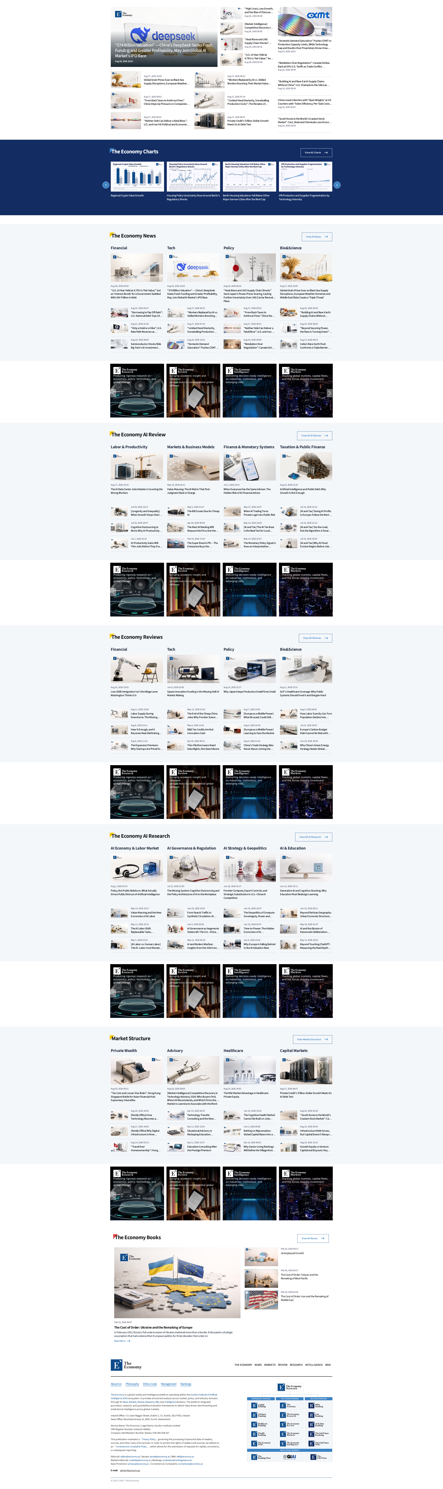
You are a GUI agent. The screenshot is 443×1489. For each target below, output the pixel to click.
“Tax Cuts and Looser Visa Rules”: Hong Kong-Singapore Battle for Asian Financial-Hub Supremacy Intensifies (136, 1096)
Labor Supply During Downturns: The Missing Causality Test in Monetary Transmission (145, 719)
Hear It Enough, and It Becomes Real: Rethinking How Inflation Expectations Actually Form (146, 735)
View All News (313, 237)
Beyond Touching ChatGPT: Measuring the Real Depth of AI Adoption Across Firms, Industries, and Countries (315, 949)
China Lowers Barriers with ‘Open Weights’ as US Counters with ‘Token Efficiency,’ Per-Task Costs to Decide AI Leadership (304, 103)
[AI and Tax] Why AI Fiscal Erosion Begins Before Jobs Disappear (315, 546)
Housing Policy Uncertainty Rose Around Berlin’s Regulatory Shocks (193, 197)
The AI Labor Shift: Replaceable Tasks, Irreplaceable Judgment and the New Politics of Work (146, 934)
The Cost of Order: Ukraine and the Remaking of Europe (153, 1327)
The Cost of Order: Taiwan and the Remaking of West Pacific (299, 1276)
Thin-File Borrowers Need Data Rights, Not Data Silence (203, 747)
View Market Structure (309, 1039)
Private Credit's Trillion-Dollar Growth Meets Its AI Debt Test (248, 122)
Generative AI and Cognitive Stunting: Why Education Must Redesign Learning (303, 892)
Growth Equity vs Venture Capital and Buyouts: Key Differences (314, 1150)
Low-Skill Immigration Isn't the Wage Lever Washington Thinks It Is (134, 693)
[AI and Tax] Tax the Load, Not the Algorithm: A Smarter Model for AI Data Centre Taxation (316, 532)
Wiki (328, 1365)
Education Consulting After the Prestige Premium (202, 1148)
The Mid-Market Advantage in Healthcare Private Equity (246, 1095)
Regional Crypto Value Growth (127, 195)
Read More (119, 1341)
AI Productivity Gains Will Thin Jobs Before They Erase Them (146, 546)
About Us (116, 1384)
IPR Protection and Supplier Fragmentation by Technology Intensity (304, 197)
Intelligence (314, 1365)
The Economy (243, 1365)
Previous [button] (105, 185)
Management (168, 1384)
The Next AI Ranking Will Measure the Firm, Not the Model (201, 530)
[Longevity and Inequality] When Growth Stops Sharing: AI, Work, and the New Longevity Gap (147, 516)
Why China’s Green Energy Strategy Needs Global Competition (314, 748)
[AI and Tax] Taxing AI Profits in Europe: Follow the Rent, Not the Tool (315, 514)
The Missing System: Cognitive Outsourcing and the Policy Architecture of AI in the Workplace (193, 892)
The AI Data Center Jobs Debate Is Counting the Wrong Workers (137, 491)
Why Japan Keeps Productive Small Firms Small (249, 692)
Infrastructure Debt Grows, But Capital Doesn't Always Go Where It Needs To (315, 1134)
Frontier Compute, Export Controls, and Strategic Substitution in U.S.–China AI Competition (245, 894)
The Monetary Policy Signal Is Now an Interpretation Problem (260, 546)
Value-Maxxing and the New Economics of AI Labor (146, 914)
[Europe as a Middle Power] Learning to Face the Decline (259, 731)
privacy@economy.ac (138, 1464)
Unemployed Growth (292, 1253)
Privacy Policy (148, 1439)
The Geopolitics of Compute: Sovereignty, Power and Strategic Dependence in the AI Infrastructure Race (259, 918)
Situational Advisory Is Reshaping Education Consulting (199, 1134)
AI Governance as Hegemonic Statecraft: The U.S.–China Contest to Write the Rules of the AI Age (203, 934)
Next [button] (337, 185)
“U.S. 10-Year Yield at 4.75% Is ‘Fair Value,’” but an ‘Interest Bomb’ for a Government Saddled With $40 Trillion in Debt (136, 294)
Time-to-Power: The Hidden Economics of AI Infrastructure (259, 932)
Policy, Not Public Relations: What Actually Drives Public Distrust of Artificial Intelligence (135, 892)
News (258, 1365)
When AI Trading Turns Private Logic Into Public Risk (259, 513)
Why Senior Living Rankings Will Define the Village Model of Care (259, 1150)
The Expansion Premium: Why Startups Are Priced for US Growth (146, 748)
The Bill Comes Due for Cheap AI (203, 513)
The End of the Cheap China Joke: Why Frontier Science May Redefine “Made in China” (202, 719)
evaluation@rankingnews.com (177, 1460)
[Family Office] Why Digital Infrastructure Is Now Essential (145, 1134)
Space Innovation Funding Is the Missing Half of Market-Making (193, 693)
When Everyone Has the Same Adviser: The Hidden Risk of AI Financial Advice (247, 491)
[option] (137, 180)
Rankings (185, 1384)
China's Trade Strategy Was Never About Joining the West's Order (259, 748)
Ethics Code (150, 1384)
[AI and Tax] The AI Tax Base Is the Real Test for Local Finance (259, 530)
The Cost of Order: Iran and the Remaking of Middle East (304, 1298)
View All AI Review (311, 435)
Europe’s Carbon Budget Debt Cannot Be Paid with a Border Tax (315, 733)
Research (296, 1365)
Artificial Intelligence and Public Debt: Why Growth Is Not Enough (303, 491)
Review (282, 1365)
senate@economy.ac (160, 1456)
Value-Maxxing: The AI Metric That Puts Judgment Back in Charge (188, 491)
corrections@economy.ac (190, 1464)
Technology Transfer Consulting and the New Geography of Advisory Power (200, 1120)
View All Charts (313, 152)
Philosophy (132, 1384)
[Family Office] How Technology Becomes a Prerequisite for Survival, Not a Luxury (147, 1120)
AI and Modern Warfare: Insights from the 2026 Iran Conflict (202, 947)
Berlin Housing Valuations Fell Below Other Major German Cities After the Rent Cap (246, 197)
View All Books (310, 1238)
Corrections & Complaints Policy (131, 1446)
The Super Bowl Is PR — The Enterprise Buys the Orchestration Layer (202, 546)
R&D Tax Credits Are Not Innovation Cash (200, 731)
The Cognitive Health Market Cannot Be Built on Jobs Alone (259, 1118)
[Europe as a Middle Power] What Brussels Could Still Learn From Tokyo (259, 717)
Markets (270, 1365)
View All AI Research (310, 837)
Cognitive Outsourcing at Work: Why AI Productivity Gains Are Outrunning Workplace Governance (145, 532)
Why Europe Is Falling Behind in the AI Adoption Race (259, 946)
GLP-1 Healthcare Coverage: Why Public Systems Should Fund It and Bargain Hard (303, 693)
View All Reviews (312, 638)
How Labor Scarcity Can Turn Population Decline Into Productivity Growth (316, 717)
